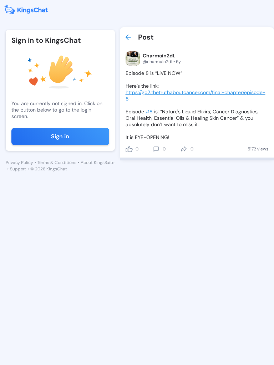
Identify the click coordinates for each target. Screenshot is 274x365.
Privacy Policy (19, 162)
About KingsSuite (98, 162)
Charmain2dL (159, 55)
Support (18, 169)
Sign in (60, 136)
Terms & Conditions (56, 162)
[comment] (156, 149)
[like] (129, 149)
